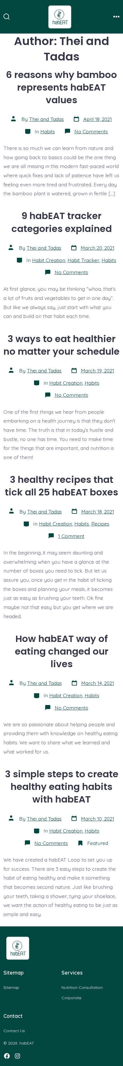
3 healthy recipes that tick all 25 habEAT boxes (61, 486)
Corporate (71, 997)
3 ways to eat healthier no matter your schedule (61, 345)
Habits (47, 131)
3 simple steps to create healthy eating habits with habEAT (61, 787)
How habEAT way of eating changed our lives (61, 651)
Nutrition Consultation (82, 987)
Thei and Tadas (46, 119)
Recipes (100, 523)
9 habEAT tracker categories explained (61, 222)
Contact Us (14, 1030)
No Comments (91, 131)
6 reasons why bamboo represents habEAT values (61, 87)
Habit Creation (48, 260)
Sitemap (11, 987)
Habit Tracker (83, 260)
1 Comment (71, 536)
